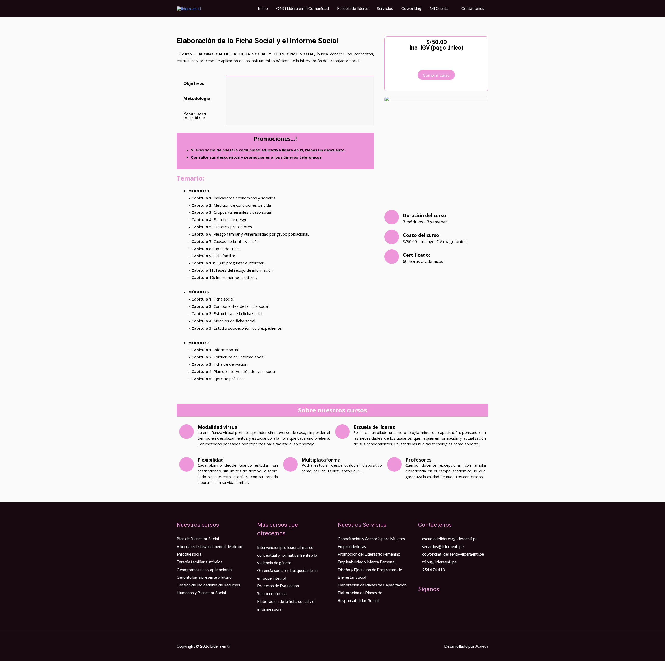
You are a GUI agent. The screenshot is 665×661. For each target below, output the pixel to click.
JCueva (481, 646)
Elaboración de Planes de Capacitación (372, 584)
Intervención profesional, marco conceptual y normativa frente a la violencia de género (287, 555)
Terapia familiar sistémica (199, 561)
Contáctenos (472, 8)
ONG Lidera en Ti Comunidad (302, 8)
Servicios (385, 8)
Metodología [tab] (196, 98)
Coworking (411, 8)
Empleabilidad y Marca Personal (366, 561)
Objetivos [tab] (193, 83)
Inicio (263, 8)
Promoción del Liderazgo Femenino (369, 553)
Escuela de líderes (353, 8)
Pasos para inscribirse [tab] (194, 116)
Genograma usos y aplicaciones (204, 569)
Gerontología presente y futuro (204, 577)
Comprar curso (436, 74)
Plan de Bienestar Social (198, 538)
